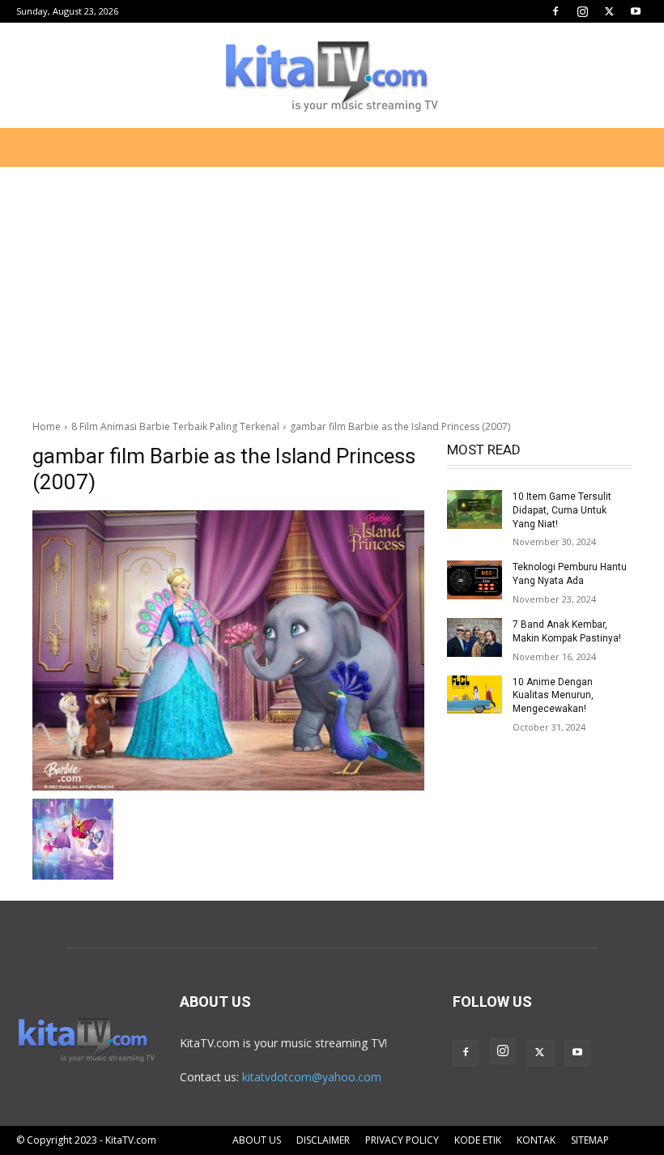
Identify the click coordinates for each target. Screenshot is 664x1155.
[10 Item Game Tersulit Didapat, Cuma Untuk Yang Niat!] (474, 509)
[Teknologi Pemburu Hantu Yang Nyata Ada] (474, 579)
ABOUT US (256, 1140)
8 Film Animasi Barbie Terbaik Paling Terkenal (175, 426)
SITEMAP (590, 1140)
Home (46, 426)
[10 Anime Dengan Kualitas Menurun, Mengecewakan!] (474, 695)
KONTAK (536, 1140)
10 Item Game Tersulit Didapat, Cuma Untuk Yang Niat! (562, 510)
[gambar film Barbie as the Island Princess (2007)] (228, 650)
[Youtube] (636, 11)
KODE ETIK (477, 1140)
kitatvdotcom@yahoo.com (311, 1077)
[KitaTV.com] (332, 76)
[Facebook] (555, 11)
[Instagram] (582, 11)
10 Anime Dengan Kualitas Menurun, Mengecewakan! (553, 695)
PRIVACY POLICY (402, 1140)
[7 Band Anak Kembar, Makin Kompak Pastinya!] (474, 637)
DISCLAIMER (323, 1140)
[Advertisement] (332, 286)
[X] (609, 11)
